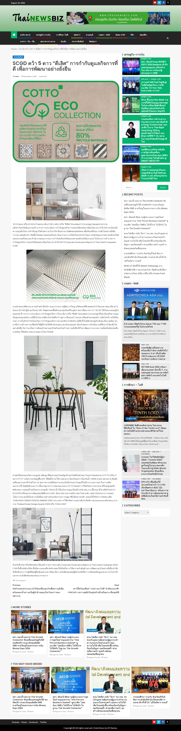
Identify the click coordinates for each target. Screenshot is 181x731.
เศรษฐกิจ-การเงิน (43, 35)
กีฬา (132, 35)
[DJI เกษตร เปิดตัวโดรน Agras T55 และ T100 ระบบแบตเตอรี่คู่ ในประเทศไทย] (146, 304)
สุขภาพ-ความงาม (47, 41)
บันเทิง (63, 41)
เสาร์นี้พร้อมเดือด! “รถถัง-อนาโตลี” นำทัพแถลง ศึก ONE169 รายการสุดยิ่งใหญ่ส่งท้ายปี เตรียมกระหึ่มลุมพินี (93, 588)
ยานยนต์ (89, 35)
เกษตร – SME (104, 35)
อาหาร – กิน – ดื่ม (27, 41)
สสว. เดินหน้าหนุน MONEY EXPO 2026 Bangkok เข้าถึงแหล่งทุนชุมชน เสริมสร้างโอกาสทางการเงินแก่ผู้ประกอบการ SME (154, 67)
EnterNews (99, 728)
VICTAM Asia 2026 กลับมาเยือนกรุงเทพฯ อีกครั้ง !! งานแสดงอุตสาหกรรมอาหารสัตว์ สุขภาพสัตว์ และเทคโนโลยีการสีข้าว (154, 373)
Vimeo (24, 722)
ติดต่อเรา (93, 41)
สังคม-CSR (120, 35)
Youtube (15, 722)
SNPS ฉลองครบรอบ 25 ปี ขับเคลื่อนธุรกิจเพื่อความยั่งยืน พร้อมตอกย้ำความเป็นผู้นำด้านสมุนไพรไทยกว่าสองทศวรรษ (38, 590)
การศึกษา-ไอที (62, 35)
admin (17, 76)
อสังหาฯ (77, 35)
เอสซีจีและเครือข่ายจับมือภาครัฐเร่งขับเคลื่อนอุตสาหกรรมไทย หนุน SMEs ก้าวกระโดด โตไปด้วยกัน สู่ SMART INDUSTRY (154, 155)
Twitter (43, 722)
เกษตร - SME (142, 317)
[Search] (167, 38)
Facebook (33, 722)
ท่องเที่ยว (143, 35)
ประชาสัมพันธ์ (78, 41)
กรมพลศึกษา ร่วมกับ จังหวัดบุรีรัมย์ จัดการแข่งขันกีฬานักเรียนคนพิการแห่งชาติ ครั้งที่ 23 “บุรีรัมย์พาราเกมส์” (145, 257)
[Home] (14, 35)
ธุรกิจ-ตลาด (25, 35)
